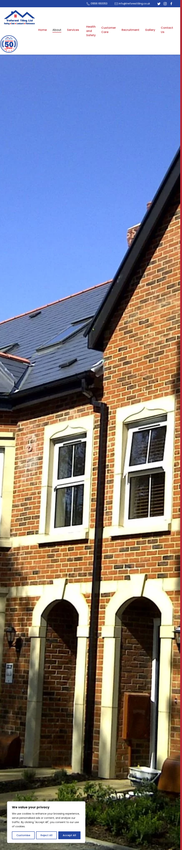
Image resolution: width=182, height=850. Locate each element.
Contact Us (167, 30)
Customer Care (108, 30)
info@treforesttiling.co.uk (134, 3)
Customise (23, 835)
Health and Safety (91, 31)
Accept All (69, 835)
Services (73, 30)
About (56, 30)
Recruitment (130, 30)
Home (42, 30)
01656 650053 (98, 3)
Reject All (46, 835)
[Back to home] (19, 17)
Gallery (150, 30)
